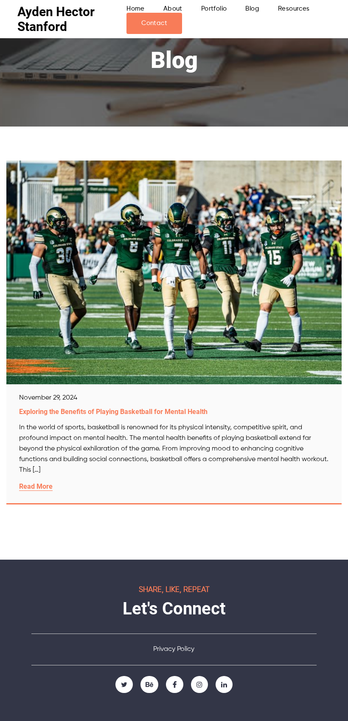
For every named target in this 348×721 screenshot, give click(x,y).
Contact (154, 23)
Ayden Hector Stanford (56, 19)
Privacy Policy (173, 649)
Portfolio (214, 9)
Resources (294, 9)
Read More (36, 486)
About (172, 9)
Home (135, 9)
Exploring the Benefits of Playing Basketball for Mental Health (113, 412)
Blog (252, 9)
